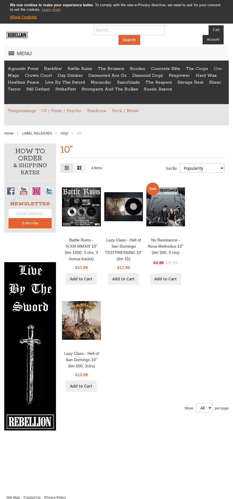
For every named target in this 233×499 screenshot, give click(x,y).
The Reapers (158, 82)
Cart (216, 30)
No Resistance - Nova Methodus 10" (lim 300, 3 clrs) (165, 246)
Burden (137, 68)
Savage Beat (190, 82)
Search (129, 39)
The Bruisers (111, 68)
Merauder (101, 82)
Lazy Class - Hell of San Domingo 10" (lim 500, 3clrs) (81, 359)
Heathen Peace (23, 82)
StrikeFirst (65, 89)
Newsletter (30, 204)
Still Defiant (38, 89)
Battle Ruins (80, 68)
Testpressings (22, 110)
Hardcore (96, 110)
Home (9, 133)
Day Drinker (70, 75)
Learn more (51, 9)
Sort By (171, 169)
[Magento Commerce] (17, 35)
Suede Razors (158, 89)
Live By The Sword (65, 82)
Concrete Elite (165, 68)
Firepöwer (179, 75)
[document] (116, 11)
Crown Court (38, 75)
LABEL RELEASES (37, 133)
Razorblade (128, 82)
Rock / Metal (125, 110)
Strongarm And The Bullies (110, 89)
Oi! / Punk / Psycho (61, 110)
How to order (30, 161)
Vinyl (65, 133)
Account (213, 40)
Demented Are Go (107, 75)
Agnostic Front (23, 68)
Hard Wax (206, 75)
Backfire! (53, 68)
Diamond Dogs (147, 75)
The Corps (197, 68)
